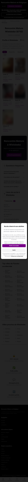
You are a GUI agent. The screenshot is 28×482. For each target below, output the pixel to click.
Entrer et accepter (14, 245)
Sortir (14, 250)
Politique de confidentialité (17, 256)
